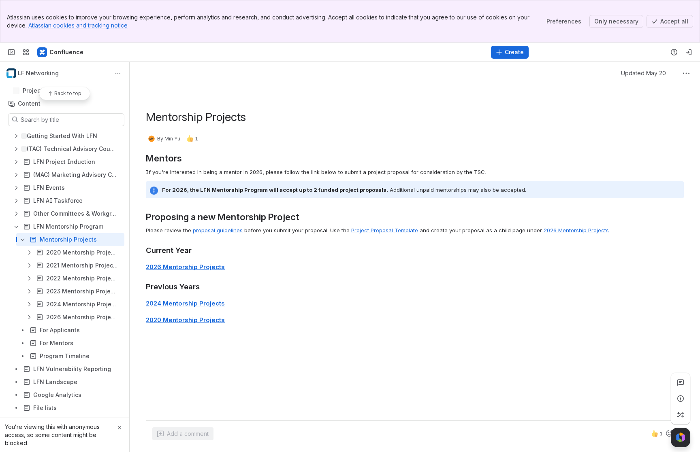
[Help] (674, 52)
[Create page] (680, 414)
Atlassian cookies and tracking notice (78, 25)
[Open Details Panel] (680, 398)
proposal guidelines (218, 230)
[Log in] (688, 52)
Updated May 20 (643, 73)
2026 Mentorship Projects (576, 230)
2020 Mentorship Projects (185, 320)
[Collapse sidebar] (11, 52)
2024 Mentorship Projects (185, 303)
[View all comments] (680, 382)
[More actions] (118, 73)
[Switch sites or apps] (25, 52)
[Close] (119, 428)
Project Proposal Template (384, 230)
